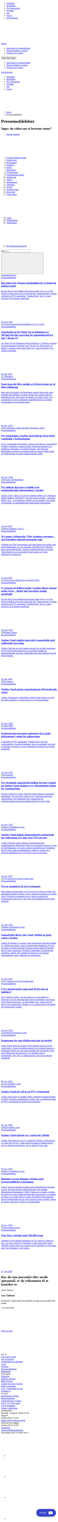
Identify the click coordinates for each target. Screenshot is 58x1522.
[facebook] (26, 1477)
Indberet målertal (8, 1379)
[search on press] (22, 263)
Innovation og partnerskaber (18, 48)
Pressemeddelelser (9, 1369)
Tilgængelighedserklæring (12, 1430)
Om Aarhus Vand (8, 1357)
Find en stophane (8, 1386)
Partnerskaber (12, 172)
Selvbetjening (12, 18)
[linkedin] (26, 1456)
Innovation (11, 170)
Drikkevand (11, 160)
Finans (9, 180)
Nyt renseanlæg (13, 8)
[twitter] (26, 1497)
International (11, 182)
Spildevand (11, 177)
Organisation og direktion (12, 1362)
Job (7, 13)
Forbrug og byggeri (14, 53)
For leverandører (8, 1406)
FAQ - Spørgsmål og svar (12, 1388)
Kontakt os (5, 1391)
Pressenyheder (12, 189)
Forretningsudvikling (15, 175)
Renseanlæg (11, 162)
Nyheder (10, 11)
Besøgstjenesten (8, 1398)
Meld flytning (7, 1381)
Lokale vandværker (9, 1408)
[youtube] (26, 1518)
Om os (9, 15)
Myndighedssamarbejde (16, 246)
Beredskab (11, 6)
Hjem (8, 112)
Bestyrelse (10, 192)
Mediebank (6, 1371)
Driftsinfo (10, 3)
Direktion (10, 185)
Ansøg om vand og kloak (12, 1384)
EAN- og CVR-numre (10, 1403)
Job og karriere (7, 1359)
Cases (8, 218)
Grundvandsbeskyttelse (16, 158)
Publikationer (12, 220)
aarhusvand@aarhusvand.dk (13, 1420)
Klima (9, 167)
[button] (9, 58)
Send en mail (7, 1331)
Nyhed (9, 187)
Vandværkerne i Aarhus (11, 1401)
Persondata (5, 1428)
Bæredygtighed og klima (17, 50)
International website (10, 1396)
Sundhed (10, 165)
